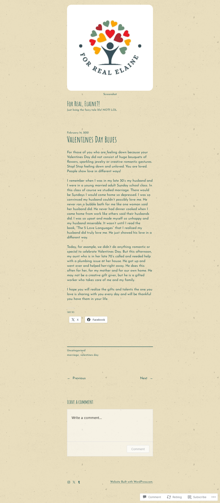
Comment (138, 449)
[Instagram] (68, 482)
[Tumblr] (79, 482)
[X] (74, 482)
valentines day (89, 355)
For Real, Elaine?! (83, 103)
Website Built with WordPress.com (131, 481)
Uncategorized (76, 350)
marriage (73, 355)
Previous (79, 378)
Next (143, 378)
